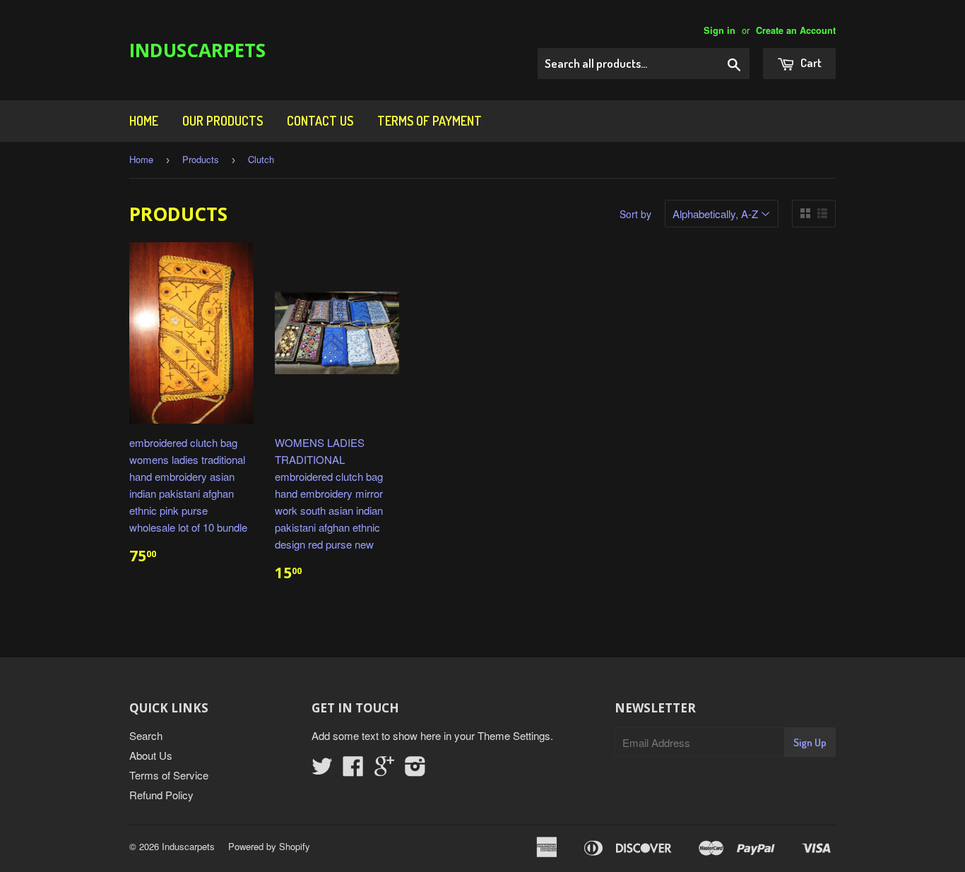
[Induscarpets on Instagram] (415, 770)
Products (200, 159)
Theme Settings (514, 735)
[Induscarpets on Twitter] (322, 770)
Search (145, 735)
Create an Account (796, 30)
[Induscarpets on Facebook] (353, 770)
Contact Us (320, 121)
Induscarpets (197, 50)
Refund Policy (161, 794)
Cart (810, 62)
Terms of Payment (429, 121)
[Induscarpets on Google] (384, 770)
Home (143, 121)
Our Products (222, 121)
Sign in (719, 30)
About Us (150, 755)
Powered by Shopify (269, 846)
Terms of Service (168, 775)
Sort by (635, 214)
